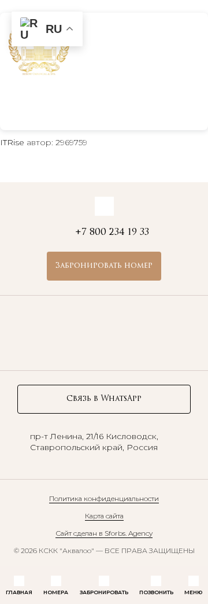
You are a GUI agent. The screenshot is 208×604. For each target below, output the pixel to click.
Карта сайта (104, 515)
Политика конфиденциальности (104, 498)
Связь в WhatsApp (104, 399)
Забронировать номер (104, 266)
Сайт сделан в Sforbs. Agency (104, 533)
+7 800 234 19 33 (136, 42)
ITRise (12, 142)
